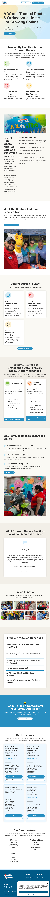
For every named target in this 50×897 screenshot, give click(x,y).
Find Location (40, 877)
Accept (33, 892)
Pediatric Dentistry (30, 877)
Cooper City (36, 846)
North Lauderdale (13, 846)
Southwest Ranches (36, 847)
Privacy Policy (35, 894)
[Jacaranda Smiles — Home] (7, 2)
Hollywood (36, 844)
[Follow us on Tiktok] (11, 887)
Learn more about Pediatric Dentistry (33, 418)
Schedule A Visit (37, 2)
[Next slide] (26, 571)
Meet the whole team (10, 225)
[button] (47, 883)
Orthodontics (29, 879)
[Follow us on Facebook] (6, 887)
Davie (13, 857)
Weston (36, 849)
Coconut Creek (14, 842)
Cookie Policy (30, 894)
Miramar (36, 842)
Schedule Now (8, 472)
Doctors (38, 879)
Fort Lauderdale (14, 861)
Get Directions (8, 758)
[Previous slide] (21, 571)
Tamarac (14, 847)
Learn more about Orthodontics (12, 419)
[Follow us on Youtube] (9, 887)
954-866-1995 (24, 2)
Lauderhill (13, 859)
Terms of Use (15, 891)
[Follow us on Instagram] (4, 887)
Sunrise (14, 856)
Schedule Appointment (23, 348)
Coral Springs (13, 844)
